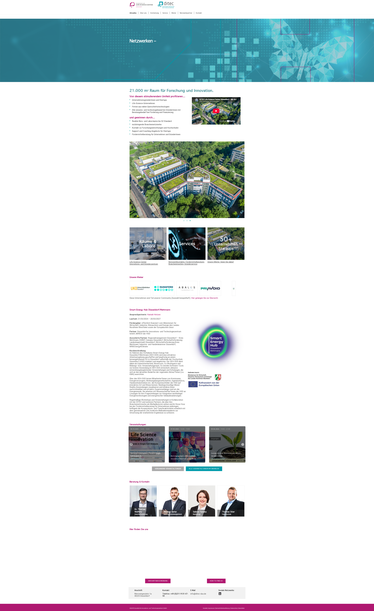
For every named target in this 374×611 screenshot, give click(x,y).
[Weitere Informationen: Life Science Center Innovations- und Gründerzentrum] (148, 243)
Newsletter (241, 608)
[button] (183, 220)
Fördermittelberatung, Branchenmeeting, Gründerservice (186, 263)
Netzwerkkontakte (176, 262)
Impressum (211, 608)
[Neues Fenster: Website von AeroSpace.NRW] (234, 288)
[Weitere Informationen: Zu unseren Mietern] (225, 243)
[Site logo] (152, 5)
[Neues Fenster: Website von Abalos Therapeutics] (187, 288)
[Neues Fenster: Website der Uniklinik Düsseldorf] (140, 288)
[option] (187, 179)
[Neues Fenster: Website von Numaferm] (163, 288)
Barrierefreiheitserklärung (222, 608)
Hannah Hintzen (154, 314)
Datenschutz (234, 608)
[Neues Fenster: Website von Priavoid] (210, 288)
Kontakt (205, 608)
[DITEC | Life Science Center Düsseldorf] (219, 593)
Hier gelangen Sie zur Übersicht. (204, 298)
